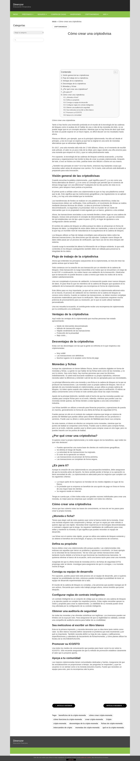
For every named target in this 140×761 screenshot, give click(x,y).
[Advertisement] (89, 54)
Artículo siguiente (114, 705)
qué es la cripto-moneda (113, 728)
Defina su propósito (72, 100)
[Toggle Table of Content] (114, 72)
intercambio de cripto (62, 728)
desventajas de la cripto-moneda (83, 723)
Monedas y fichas (69, 86)
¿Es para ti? (67, 92)
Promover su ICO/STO (74, 112)
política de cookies (86, 757)
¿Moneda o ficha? (72, 97)
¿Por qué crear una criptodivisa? (75, 89)
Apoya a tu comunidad (73, 115)
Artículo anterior (64, 705)
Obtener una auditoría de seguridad (78, 107)
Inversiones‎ (75, 14)
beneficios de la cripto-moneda (72, 715)
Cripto (109, 719)
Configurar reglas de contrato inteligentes (80, 105)
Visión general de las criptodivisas (76, 75)
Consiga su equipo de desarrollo (77, 102)
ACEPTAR (71, 759)
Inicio (15, 14)
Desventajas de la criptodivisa (74, 84)
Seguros (41, 14)
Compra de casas (58, 14)
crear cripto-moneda (94, 719)
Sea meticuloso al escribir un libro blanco (80, 110)
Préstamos (27, 14)
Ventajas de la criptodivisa (73, 81)
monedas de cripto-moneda (87, 728)
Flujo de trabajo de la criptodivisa (75, 78)
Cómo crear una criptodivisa (73, 95)
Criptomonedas (92, 14)
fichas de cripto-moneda (111, 723)
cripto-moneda (59, 723)
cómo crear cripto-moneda (100, 715)
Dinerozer (18, 4)
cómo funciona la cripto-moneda (67, 719)
